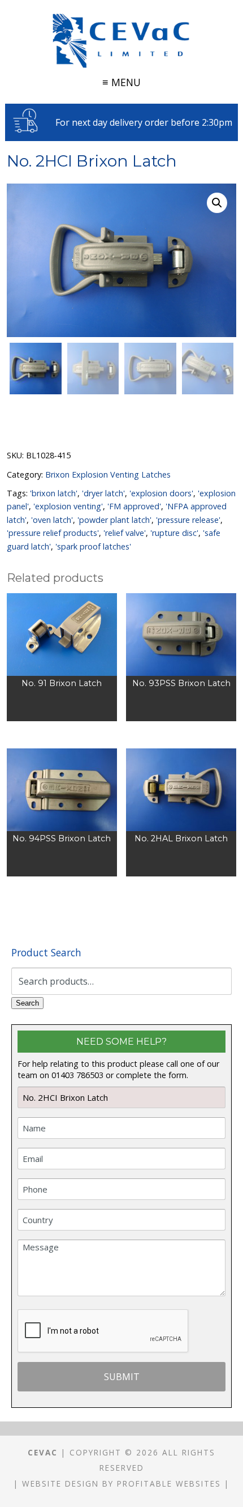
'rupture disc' (174, 532)
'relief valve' (124, 532)
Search (27, 1003)
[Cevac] (121, 41)
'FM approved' (134, 506)
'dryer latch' (103, 493)
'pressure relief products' (53, 532)
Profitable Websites (169, 1483)
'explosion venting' (68, 506)
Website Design (60, 1483)
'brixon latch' (53, 493)
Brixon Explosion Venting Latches (108, 474)
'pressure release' (188, 519)
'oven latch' (52, 519)
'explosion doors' (161, 493)
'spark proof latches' (93, 546)
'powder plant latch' (114, 519)
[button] (217, 203)
